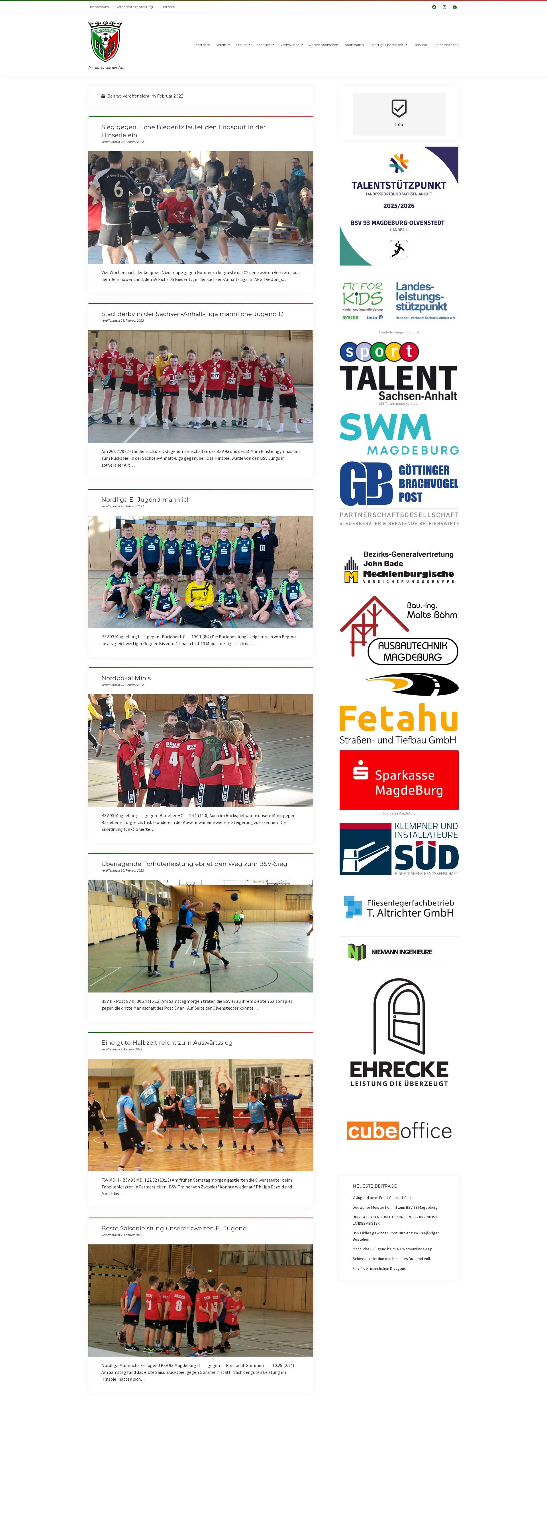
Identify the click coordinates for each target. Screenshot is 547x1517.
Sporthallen (354, 44)
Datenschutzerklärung (134, 7)
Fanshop (420, 44)
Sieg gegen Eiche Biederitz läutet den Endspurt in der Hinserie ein (200, 207)
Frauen (242, 44)
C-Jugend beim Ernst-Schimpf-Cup (382, 1197)
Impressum (99, 7)
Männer (263, 44)
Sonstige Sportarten (386, 44)
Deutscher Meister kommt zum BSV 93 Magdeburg (395, 1207)
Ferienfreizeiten (446, 44)
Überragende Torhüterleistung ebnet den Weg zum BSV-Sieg (194, 863)
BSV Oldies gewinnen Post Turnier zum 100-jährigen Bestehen (396, 1236)
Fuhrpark (167, 7)
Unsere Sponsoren (323, 44)
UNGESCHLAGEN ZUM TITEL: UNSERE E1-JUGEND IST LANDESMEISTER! (395, 1220)
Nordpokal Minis (126, 678)
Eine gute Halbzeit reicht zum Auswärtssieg (167, 1042)
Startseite (202, 44)
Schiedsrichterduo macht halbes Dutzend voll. (392, 1258)
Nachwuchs (289, 44)
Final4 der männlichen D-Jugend (379, 1268)
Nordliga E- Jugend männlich (146, 499)
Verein (221, 44)
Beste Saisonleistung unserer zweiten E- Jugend (174, 1228)
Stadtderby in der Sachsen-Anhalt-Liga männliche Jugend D (192, 313)
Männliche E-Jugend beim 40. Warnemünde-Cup (392, 1248)
